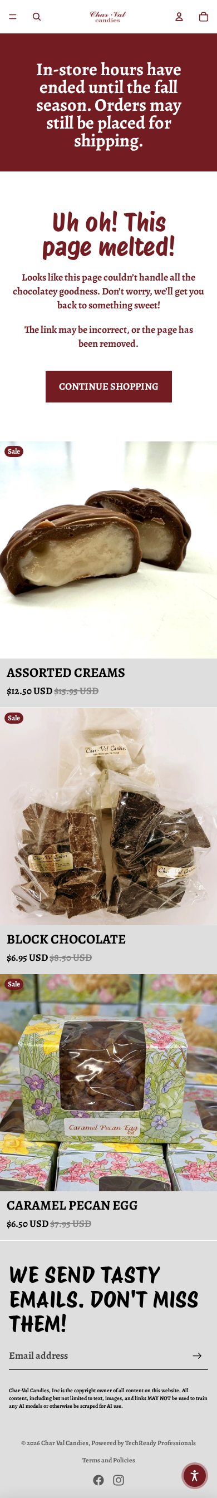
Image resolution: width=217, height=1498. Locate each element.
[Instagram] (118, 1480)
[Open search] (36, 16)
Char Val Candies (64, 1442)
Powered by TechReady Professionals (143, 1442)
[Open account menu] (179, 16)
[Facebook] (98, 1480)
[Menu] (13, 17)
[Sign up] (197, 1356)
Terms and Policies (108, 1460)
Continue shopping (109, 386)
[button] (194, 1475)
